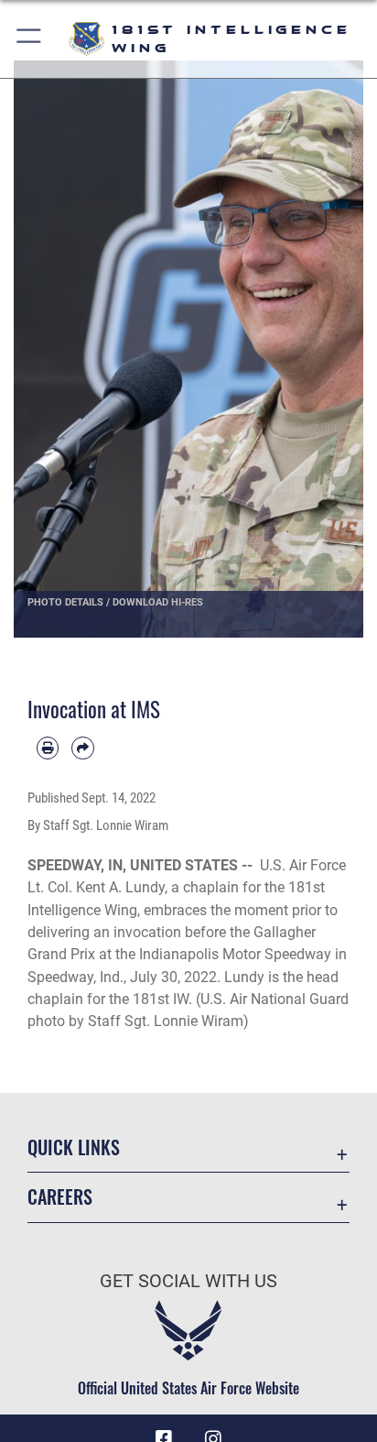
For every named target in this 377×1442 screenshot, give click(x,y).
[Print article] (48, 748)
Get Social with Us (188, 1281)
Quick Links (73, 1147)
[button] (29, 39)
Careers (59, 1197)
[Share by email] (82, 748)
